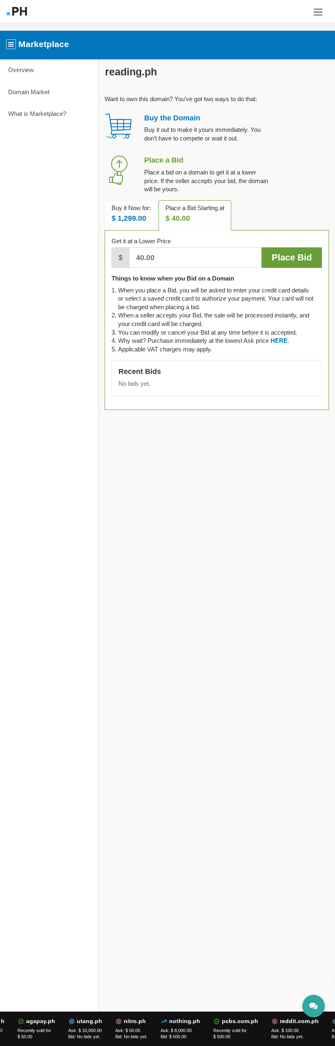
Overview (21, 69)
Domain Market (28, 91)
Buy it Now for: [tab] (131, 213)
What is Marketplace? (37, 113)
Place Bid (292, 257)
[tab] (279, 340)
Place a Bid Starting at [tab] (194, 213)
